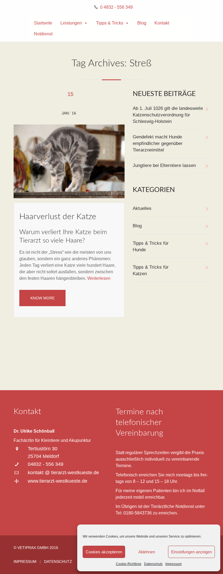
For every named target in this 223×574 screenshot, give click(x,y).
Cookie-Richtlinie (128, 564)
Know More (42, 298)
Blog (141, 23)
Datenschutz (153, 564)
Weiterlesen (98, 278)
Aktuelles (142, 208)
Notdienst (43, 34)
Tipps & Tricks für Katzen (151, 270)
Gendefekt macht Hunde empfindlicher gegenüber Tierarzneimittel (157, 143)
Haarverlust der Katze (57, 217)
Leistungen (71, 23)
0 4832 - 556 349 (116, 7)
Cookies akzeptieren (104, 552)
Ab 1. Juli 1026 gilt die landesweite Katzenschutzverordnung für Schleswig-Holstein (168, 115)
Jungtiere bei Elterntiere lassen (164, 165)
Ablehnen (146, 552)
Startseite (43, 23)
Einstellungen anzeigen (191, 552)
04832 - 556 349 (45, 464)
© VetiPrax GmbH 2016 (36, 547)
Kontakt (161, 23)
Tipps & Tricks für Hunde (151, 246)
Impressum (173, 564)
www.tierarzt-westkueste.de (57, 481)
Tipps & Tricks (109, 23)
